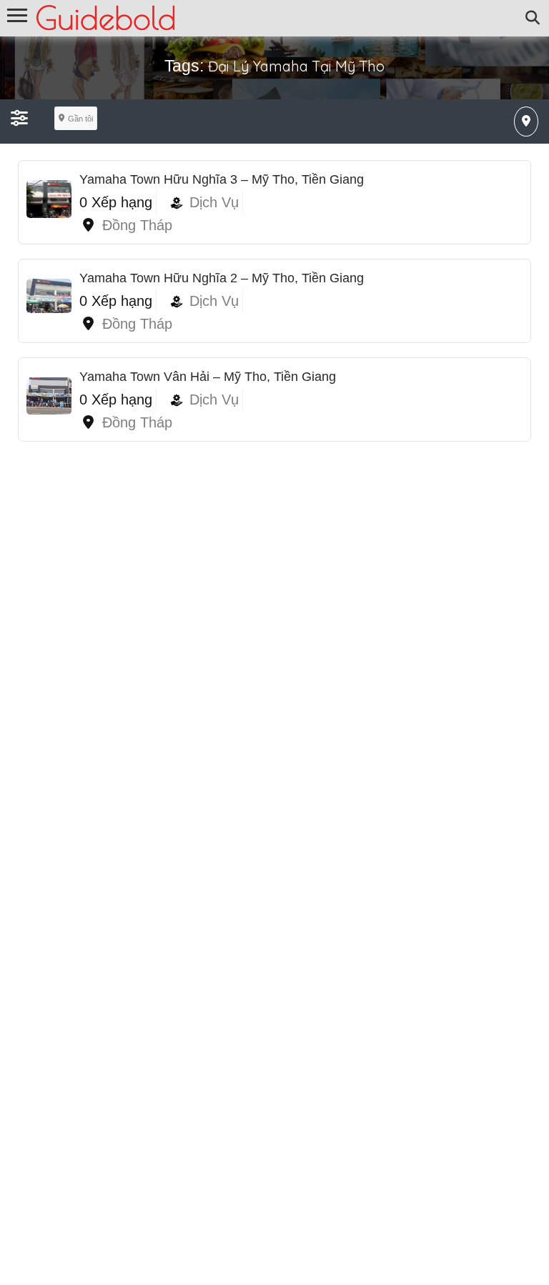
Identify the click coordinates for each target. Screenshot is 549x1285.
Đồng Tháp (137, 225)
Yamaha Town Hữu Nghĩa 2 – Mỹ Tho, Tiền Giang (221, 278)
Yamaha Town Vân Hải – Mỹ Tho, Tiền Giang (207, 376)
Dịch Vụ (214, 202)
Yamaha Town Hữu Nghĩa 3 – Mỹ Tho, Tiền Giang (221, 179)
